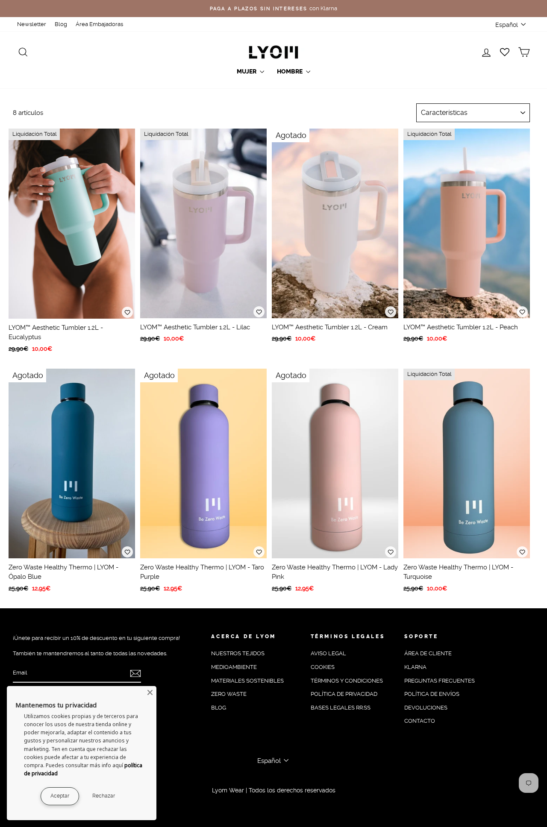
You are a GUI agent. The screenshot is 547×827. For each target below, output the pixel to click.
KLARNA (415, 667)
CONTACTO (419, 721)
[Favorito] (127, 312)
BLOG (218, 707)
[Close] (150, 692)
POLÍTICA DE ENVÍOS (431, 694)
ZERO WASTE (229, 694)
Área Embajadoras (99, 24)
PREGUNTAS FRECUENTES (439, 680)
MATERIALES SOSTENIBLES (247, 680)
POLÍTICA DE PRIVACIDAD (344, 694)
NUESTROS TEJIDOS (238, 653)
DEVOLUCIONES (425, 707)
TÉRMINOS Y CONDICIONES (347, 680)
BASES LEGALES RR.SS (341, 707)
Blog (61, 24)
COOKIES (323, 667)
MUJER (247, 71)
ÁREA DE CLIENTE (428, 653)
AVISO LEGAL (328, 653)
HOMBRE (290, 71)
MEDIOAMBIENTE (234, 667)
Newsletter (31, 24)
